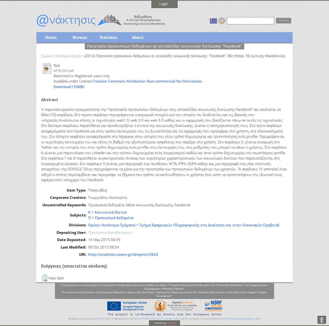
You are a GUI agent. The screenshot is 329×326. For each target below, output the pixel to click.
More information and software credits (240, 318)
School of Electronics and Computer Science (157, 318)
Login (163, 3)
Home (51, 37)
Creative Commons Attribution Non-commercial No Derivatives (147, 81)
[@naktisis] (108, 27)
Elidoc (171, 323)
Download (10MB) (69, 86)
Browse (80, 37)
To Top (322, 320)
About (138, 37)
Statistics (109, 37)
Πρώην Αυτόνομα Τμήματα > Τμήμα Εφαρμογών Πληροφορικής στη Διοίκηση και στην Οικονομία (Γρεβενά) (183, 224)
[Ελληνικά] (213, 20)
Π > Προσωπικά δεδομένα (110, 217)
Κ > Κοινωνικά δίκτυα (107, 212)
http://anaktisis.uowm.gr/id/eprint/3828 (123, 254)
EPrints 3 (99, 318)
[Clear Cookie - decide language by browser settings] (222, 20)
